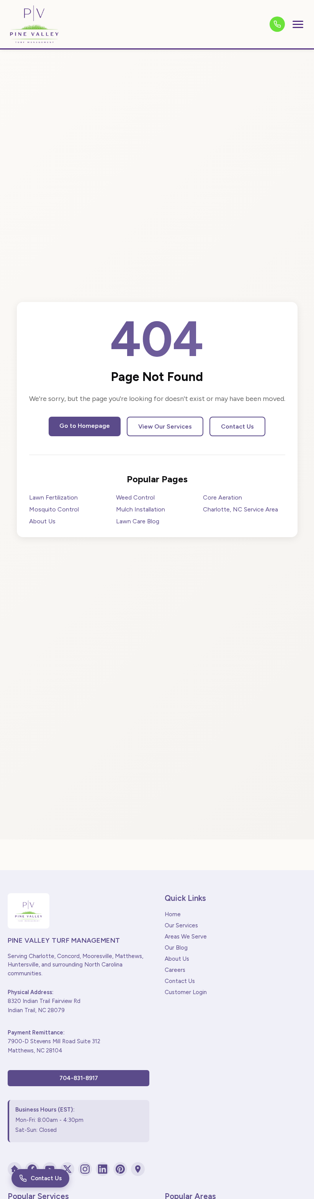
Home (173, 914)
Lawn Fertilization (53, 497)
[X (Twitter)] (67, 1169)
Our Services (181, 925)
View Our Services (165, 426)
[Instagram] (85, 1169)
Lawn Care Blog (137, 521)
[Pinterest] (120, 1169)
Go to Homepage (84, 425)
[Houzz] (14, 1169)
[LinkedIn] (103, 1169)
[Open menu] (297, 24)
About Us (42, 521)
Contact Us (237, 426)
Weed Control (135, 497)
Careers (175, 969)
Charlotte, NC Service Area (240, 509)
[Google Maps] (138, 1169)
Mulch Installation (140, 509)
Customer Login (186, 992)
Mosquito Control (54, 509)
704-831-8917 (78, 1078)
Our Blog (176, 947)
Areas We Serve (186, 936)
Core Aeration (222, 497)
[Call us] (277, 24)
